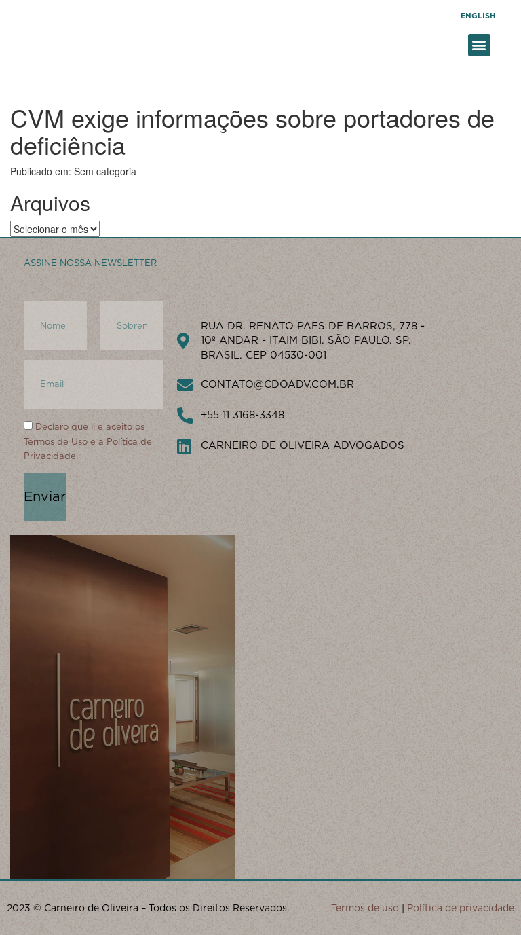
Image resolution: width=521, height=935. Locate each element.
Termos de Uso (56, 442)
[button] (479, 45)
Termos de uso (365, 907)
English (478, 15)
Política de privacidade (460, 907)
